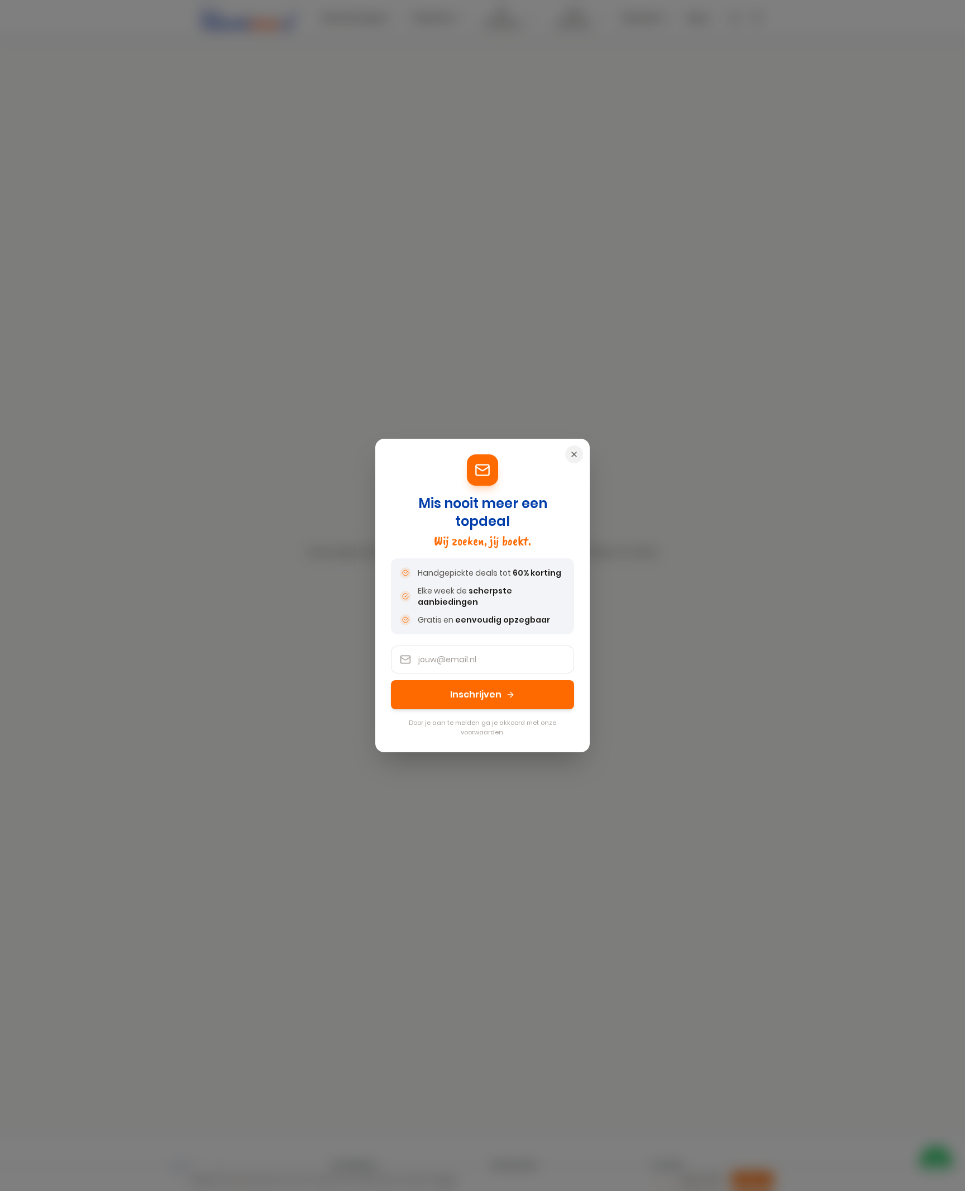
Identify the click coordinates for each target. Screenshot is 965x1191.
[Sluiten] (574, 454)
